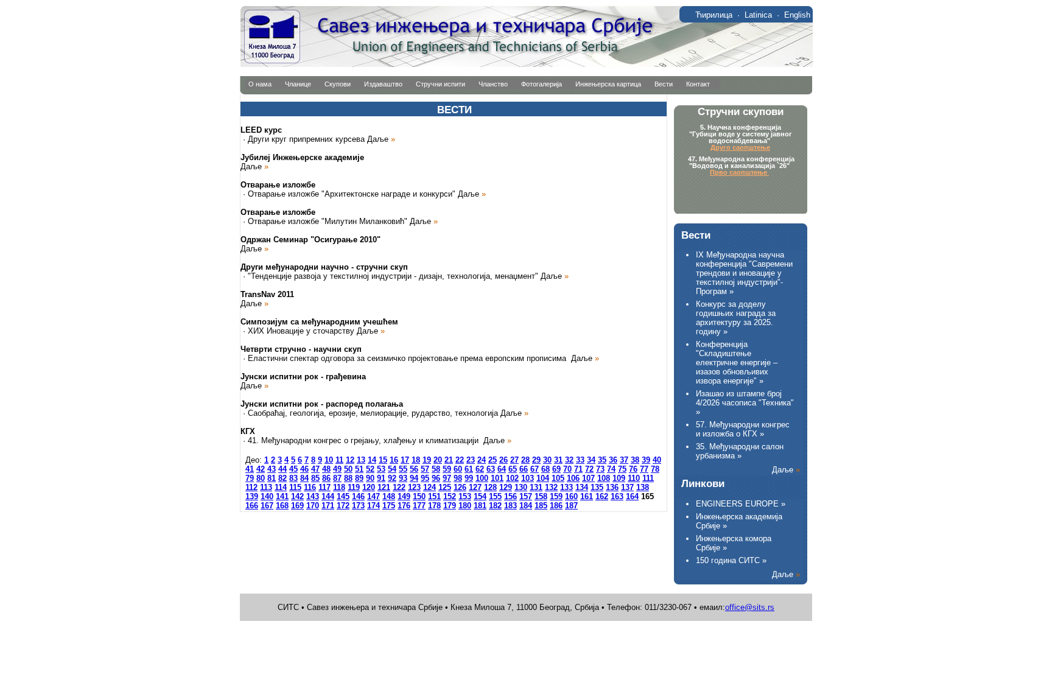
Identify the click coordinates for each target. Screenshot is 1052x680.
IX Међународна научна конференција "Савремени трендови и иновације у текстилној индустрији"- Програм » (744, 273)
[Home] (526, 64)
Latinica (758, 14)
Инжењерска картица (608, 84)
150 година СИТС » (731, 560)
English (797, 14)
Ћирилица (713, 14)
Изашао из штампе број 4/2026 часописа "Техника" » (745, 402)
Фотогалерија (541, 84)
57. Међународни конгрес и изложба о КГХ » (743, 429)
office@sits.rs (749, 607)
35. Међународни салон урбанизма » (740, 451)
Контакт (698, 84)
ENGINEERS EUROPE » (740, 503)
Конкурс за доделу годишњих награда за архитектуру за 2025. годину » (736, 318)
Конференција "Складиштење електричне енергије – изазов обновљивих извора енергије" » (736, 362)
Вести (663, 84)
